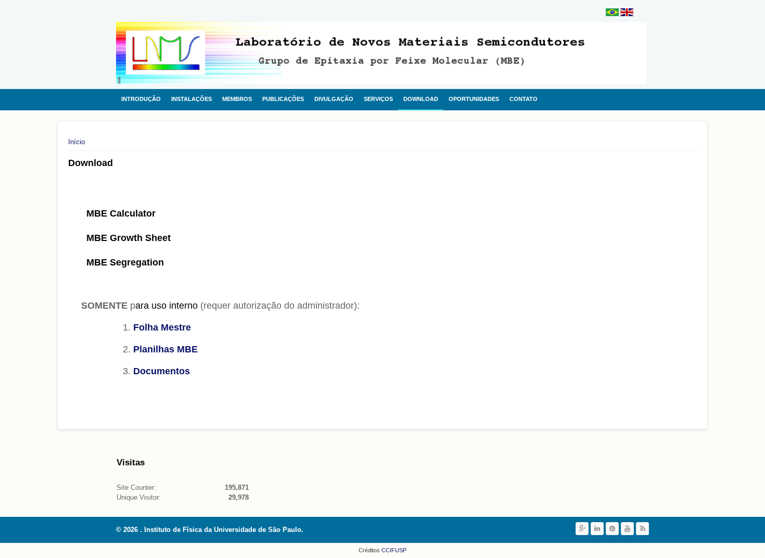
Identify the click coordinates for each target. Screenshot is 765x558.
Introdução (141, 99)
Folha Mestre (162, 327)
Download (420, 99)
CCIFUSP (393, 550)
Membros (237, 99)
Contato (523, 99)
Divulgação (333, 99)
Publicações (283, 99)
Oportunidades (474, 99)
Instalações (191, 99)
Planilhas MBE (165, 349)
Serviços (378, 99)
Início (76, 142)
